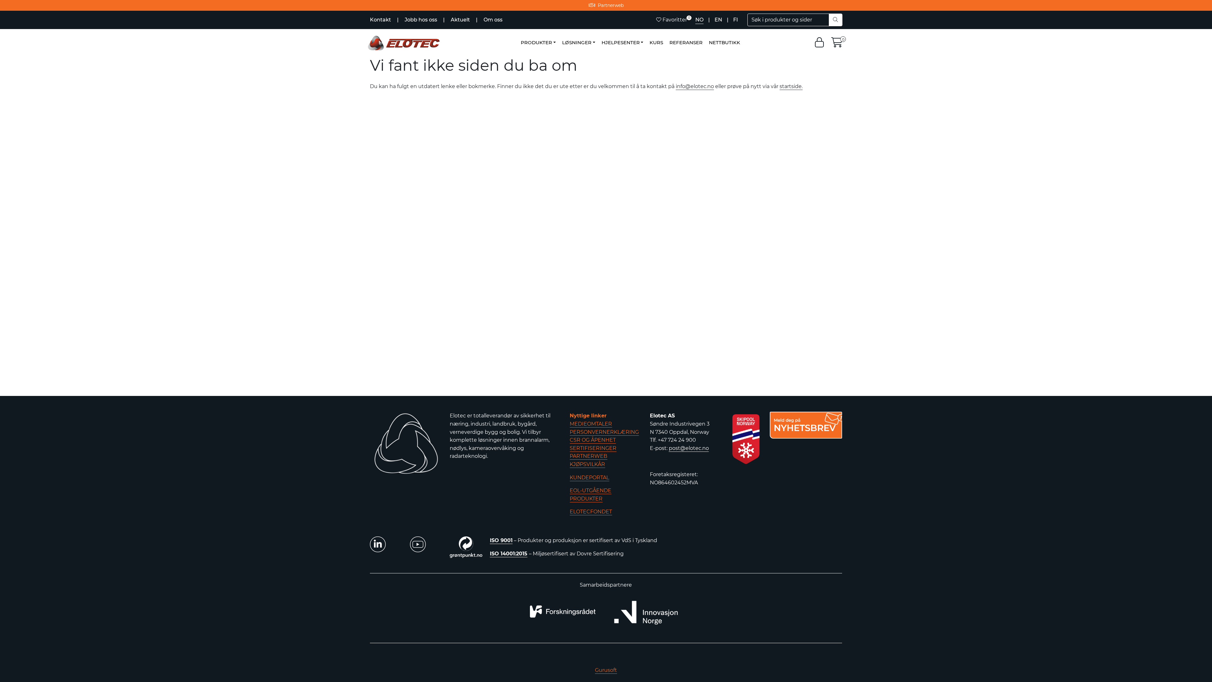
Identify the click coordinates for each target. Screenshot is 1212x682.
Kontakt (381, 20)
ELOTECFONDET (591, 512)
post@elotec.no (689, 448)
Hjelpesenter (621, 42)
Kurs (656, 42)
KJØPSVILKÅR (587, 464)
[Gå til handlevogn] (837, 44)
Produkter (536, 42)
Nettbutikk (724, 42)
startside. (791, 86)
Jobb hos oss (421, 20)
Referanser (686, 42)
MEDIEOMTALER (591, 424)
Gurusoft (606, 670)
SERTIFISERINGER (593, 448)
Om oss (493, 20)
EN (718, 20)
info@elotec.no (695, 86)
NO (699, 20)
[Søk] (835, 20)
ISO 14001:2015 (508, 554)
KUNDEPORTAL (589, 478)
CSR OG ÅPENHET (593, 440)
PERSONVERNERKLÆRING (604, 432)
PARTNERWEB (588, 456)
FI (735, 20)
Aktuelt (461, 20)
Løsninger (576, 42)
